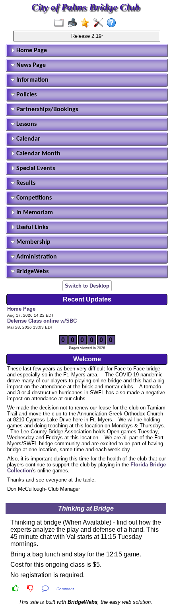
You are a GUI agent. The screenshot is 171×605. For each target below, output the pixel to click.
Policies (26, 95)
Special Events (35, 168)
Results (25, 183)
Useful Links (31, 227)
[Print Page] (73, 23)
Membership (33, 242)
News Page (30, 65)
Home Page (31, 50)
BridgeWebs (32, 271)
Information (32, 80)
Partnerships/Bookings (46, 109)
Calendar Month (37, 154)
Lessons (26, 124)
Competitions (33, 198)
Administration (36, 257)
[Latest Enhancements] (86, 23)
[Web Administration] (100, 23)
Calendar (27, 139)
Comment (65, 589)
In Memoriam (34, 212)
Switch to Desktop (87, 286)
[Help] (113, 23)
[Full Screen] (60, 23)
